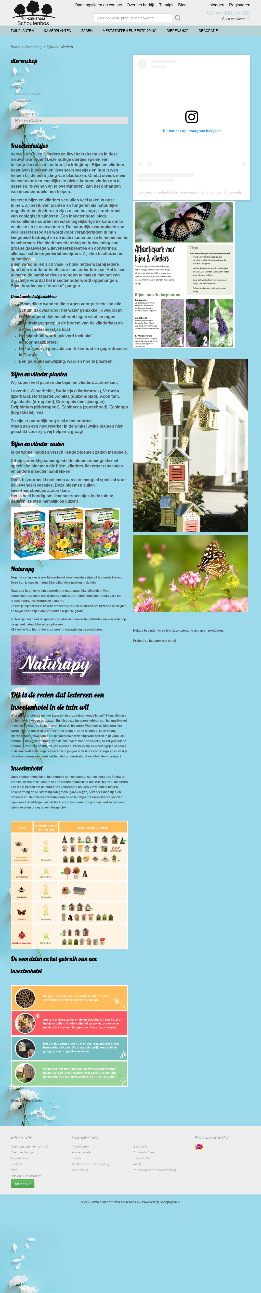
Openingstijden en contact (98, 5)
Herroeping (23, 1183)
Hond (19, 87)
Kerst (137, 1164)
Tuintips (166, 5)
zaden (87, 31)
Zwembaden (142, 1158)
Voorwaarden (20, 1158)
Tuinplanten (22, 31)
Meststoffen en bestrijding (129, 31)
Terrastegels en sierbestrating (154, 1170)
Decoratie (208, 31)
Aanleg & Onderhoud (25, 1176)
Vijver (19, 127)
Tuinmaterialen (143, 1152)
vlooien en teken (27, 94)
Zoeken (177, 18)
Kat (17, 81)
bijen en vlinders (60, 47)
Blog (182, 5)
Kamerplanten (57, 31)
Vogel (19, 107)
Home (15, 47)
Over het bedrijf (140, 5)
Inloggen (216, 5)
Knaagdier (23, 101)
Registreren (239, 5)
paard (19, 74)
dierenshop (178, 31)
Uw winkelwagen (228, 13)
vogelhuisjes (27, 114)
